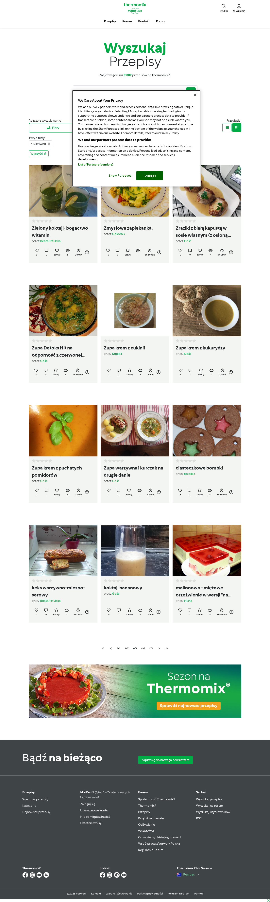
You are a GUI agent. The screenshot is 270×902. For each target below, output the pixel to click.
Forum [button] (127, 21)
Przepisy (28, 792)
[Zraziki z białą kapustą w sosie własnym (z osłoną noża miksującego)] (207, 191)
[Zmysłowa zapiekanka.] (135, 191)
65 (151, 648)
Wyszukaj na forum (209, 805)
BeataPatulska (50, 241)
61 (119, 648)
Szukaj (201, 792)
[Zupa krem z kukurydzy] (207, 311)
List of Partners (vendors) (95, 164)
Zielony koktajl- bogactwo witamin (60, 231)
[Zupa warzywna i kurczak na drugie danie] (135, 430)
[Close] (195, 95)
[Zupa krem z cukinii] (135, 311)
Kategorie (29, 805)
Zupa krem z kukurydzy (200, 348)
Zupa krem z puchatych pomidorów (57, 471)
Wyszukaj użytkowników (213, 812)
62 (127, 648)
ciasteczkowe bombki (199, 468)
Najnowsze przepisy (36, 812)
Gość (188, 241)
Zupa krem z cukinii (124, 348)
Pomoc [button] (161, 21)
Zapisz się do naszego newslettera (166, 760)
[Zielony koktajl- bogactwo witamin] (63, 191)
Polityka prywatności (150, 893)
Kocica (117, 354)
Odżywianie (146, 824)
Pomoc (198, 893)
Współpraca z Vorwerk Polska (159, 843)
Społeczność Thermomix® (156, 799)
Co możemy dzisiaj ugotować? (159, 837)
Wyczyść (36, 153)
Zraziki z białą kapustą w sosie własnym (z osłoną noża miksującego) (202, 232)
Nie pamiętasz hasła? (95, 817)
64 (143, 648)
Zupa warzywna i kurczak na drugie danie (133, 471)
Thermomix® (147, 805)
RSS (199, 818)
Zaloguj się (87, 804)
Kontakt (96, 893)
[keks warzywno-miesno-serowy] (63, 550)
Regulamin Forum (150, 850)
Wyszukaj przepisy (35, 799)
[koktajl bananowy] (135, 550)
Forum (143, 792)
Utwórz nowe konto (94, 810)
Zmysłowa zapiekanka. (128, 228)
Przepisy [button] (110, 21)
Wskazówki (146, 831)
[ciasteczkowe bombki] (207, 430)
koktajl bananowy (123, 588)
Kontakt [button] (144, 21)
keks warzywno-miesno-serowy (58, 591)
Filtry (55, 128)
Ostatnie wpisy (90, 823)
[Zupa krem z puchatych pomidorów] (63, 430)
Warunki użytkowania (119, 893)
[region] (136, 138)
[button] (224, 7)
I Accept (149, 176)
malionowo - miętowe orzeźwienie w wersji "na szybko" (202, 591)
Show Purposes (120, 175)
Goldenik (118, 234)
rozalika (189, 474)
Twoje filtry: (37, 138)
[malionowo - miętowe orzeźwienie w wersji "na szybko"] (207, 550)
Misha (188, 601)
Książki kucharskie (151, 818)
